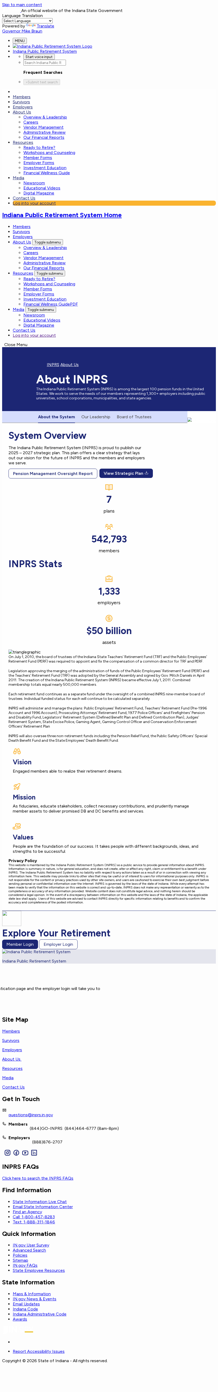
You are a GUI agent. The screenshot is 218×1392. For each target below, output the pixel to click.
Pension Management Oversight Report (53, 473)
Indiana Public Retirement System (45, 51)
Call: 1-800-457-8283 (34, 1216)
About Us (22, 112)
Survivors (21, 101)
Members (22, 96)
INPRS (53, 364)
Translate (45, 26)
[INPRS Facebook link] (16, 1153)
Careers (30, 122)
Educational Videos (41, 187)
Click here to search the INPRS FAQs (37, 1178)
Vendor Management (43, 127)
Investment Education (44, 167)
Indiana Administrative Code (39, 1314)
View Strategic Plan (124, 473)
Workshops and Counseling (49, 152)
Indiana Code (25, 1309)
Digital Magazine (38, 193)
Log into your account (34, 335)
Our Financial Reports (43, 137)
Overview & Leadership (45, 117)
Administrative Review (44, 132)
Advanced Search (29, 1250)
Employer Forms (38, 162)
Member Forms (37, 157)
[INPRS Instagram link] (7, 1153)
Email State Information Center (43, 1206)
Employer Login (58, 944)
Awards (20, 1319)
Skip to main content (22, 4)
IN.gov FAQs (25, 1265)
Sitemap (20, 1260)
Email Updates (26, 1303)
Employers (23, 106)
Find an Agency (27, 1211)
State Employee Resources (39, 1270)
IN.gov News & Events (34, 1298)
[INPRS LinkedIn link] (34, 1153)
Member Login (20, 944)
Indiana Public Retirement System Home (62, 215)
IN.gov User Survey (31, 1245)
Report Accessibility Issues (39, 1351)
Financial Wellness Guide (46, 172)
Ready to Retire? (39, 147)
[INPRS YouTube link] (25, 1153)
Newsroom (34, 182)
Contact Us (24, 198)
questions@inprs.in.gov (31, 1114)
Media (18, 177)
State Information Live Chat (40, 1201)
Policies (20, 1255)
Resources (23, 142)
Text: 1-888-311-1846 (34, 1221)
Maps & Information (32, 1293)
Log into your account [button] (34, 203)
